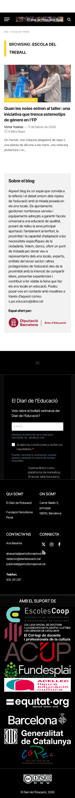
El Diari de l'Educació (19, 502)
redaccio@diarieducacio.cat (23, 558)
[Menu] (7, 19)
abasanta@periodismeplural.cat (26, 553)
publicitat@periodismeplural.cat (25, 564)
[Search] (68, 19)
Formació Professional (21, 100)
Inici (6, 31)
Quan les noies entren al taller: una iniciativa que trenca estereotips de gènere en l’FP (37, 114)
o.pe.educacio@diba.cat (26, 301)
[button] (37, 362)
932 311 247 (13, 579)
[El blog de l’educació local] (39, 19)
